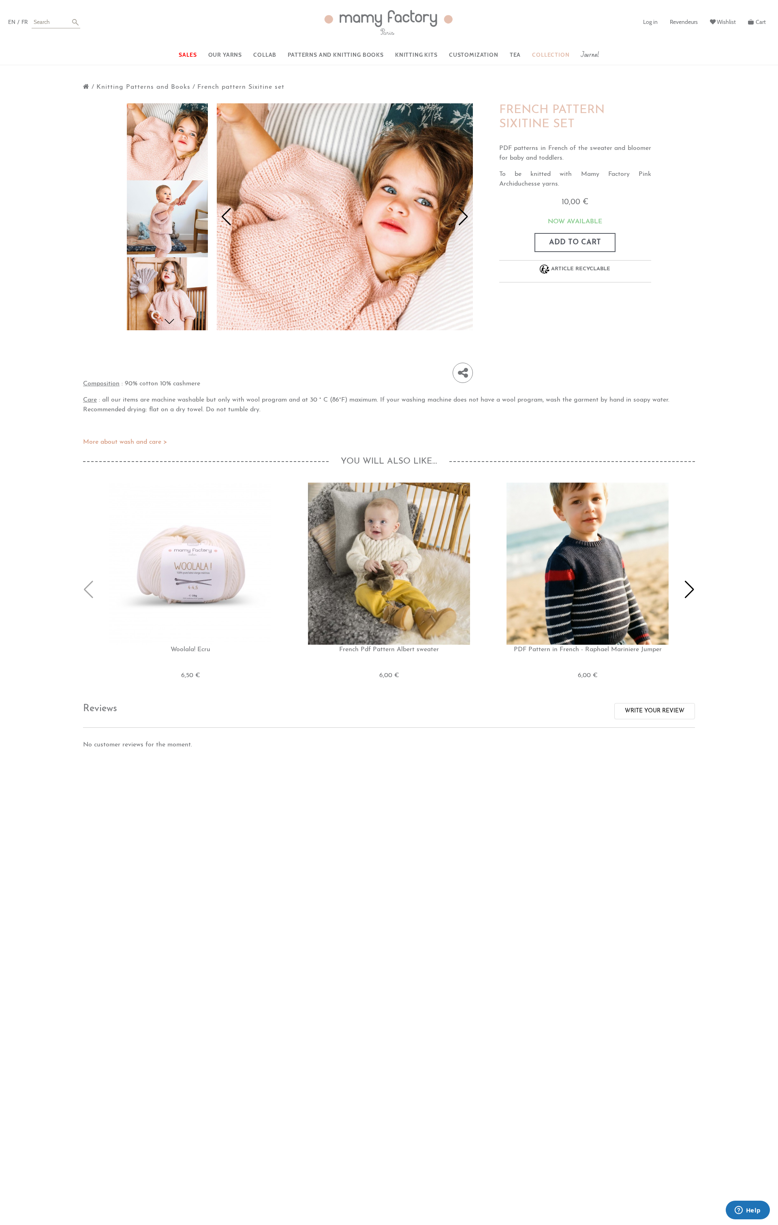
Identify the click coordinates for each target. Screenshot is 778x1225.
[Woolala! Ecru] (190, 563)
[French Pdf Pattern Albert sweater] (389, 563)
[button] (169, 321)
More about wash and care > (125, 442)
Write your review (654, 711)
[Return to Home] (86, 87)
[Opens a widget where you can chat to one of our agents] (747, 1211)
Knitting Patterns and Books (143, 87)
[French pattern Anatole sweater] (168, 143)
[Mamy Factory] (389, 23)
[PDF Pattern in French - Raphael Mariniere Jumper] (588, 563)
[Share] (463, 373)
